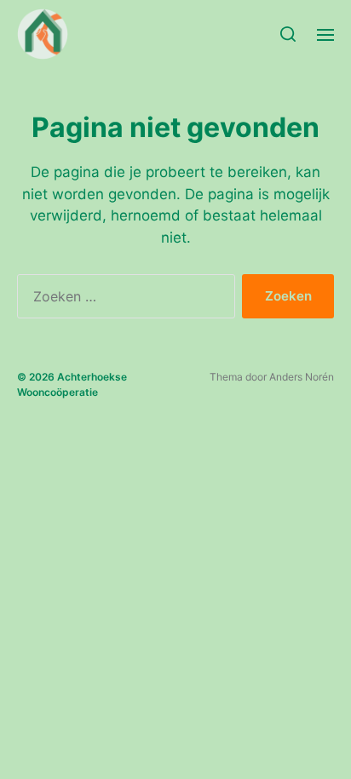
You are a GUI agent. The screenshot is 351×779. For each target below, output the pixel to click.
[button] (288, 34)
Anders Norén (301, 376)
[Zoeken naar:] (122, 299)
